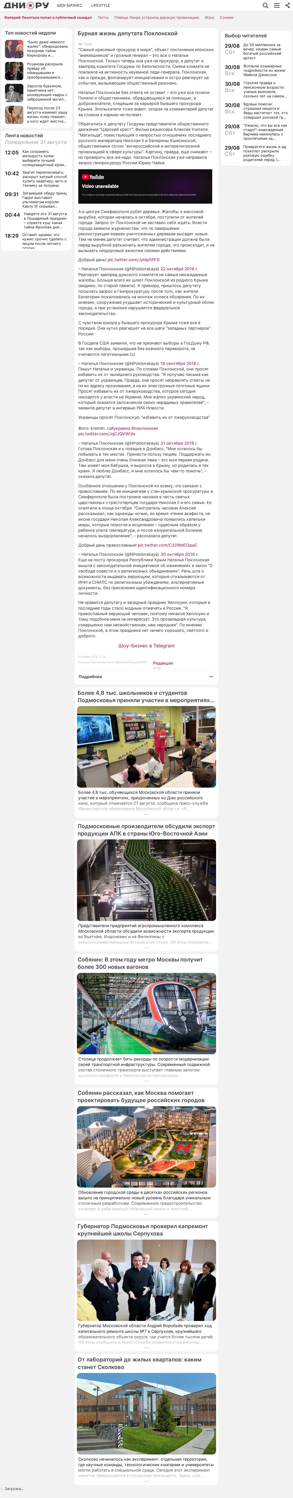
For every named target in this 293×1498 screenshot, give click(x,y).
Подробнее (90, 676)
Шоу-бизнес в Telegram (146, 646)
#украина (120, 428)
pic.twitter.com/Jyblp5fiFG (134, 259)
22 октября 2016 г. (179, 268)
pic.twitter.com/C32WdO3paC (167, 545)
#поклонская (144, 428)
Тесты (103, 17)
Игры (209, 17)
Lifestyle (100, 5)
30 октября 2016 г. (179, 554)
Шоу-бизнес (69, 5)
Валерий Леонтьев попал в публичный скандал (48, 17)
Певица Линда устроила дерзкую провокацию (156, 17)
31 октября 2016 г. (179, 443)
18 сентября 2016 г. (180, 363)
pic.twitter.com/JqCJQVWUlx (107, 433)
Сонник (226, 17)
